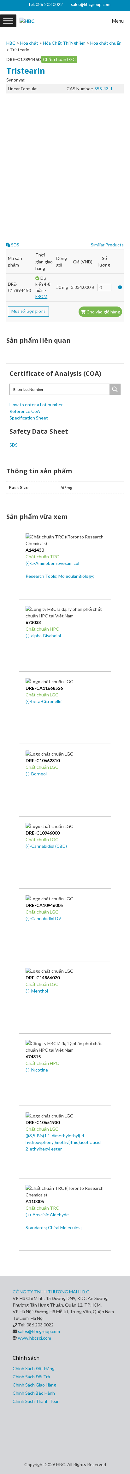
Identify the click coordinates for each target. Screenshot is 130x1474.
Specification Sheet (28, 417)
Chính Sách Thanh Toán (36, 1401)
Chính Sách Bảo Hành (34, 1393)
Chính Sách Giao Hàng (34, 1384)
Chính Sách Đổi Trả (31, 1376)
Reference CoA (24, 411)
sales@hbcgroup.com (90, 4)
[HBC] (27, 20)
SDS (14, 244)
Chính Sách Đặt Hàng (34, 1368)
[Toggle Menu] (8, 21)
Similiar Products (107, 244)
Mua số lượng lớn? (28, 311)
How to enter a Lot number (36, 404)
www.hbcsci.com (34, 1338)
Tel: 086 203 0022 (45, 4)
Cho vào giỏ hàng (103, 311)
